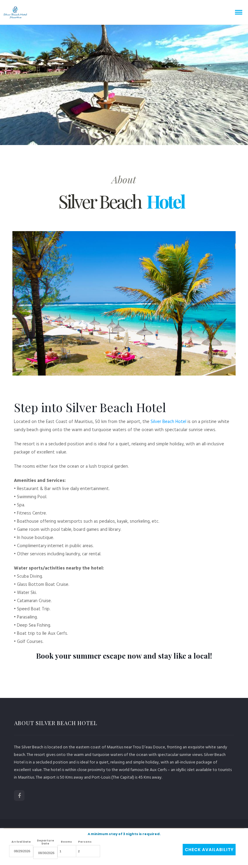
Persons (85, 841)
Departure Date (45, 842)
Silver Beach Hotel (168, 421)
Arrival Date (21, 841)
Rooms (66, 841)
